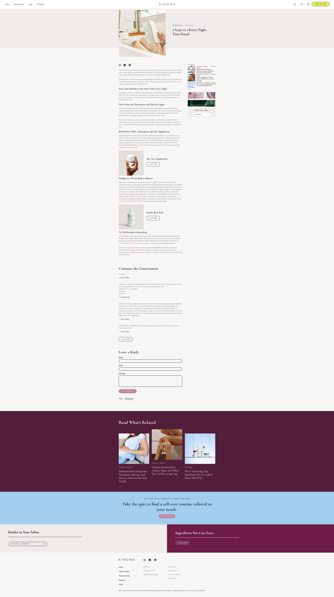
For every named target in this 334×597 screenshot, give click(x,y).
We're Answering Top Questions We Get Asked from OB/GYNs (206, 84)
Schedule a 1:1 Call (149, 571)
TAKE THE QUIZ (321, 4)
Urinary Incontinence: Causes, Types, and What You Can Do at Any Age (205, 78)
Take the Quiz (167, 516)
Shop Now (153, 164)
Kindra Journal (124, 576)
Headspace (136, 243)
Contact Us (147, 567)
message (122, 373)
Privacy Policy (172, 571)
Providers (40, 4)
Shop (7, 4)
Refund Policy (172, 567)
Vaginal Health (202, 66)
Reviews (122, 580)
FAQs (121, 584)
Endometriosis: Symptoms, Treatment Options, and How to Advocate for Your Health (205, 70)
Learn (31, 4)
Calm (144, 243)
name (121, 357)
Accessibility (172, 578)
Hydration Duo (18, 4)
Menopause (177, 25)
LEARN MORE (183, 543)
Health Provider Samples (151, 575)
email (121, 365)
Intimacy (199, 82)
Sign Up (207, 115)
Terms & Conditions (174, 575)
